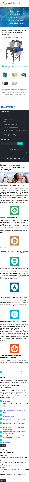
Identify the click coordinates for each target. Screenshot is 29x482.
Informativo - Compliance (9, 440)
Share (4, 107)
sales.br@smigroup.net (12, 127)
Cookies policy (6, 442)
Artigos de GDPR (7, 401)
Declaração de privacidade (10, 153)
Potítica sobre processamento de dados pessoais (15, 372)
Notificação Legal (22, 153)
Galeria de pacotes (6, 75)
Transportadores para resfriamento (13, 37)
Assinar (20, 143)
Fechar (3, 445)
